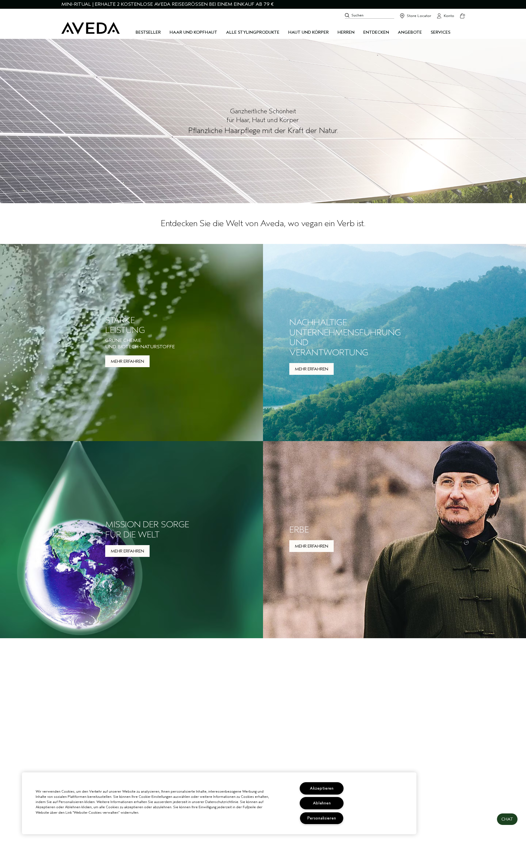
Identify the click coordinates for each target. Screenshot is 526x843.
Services (440, 32)
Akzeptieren (322, 788)
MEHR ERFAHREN (127, 361)
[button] (507, 819)
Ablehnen (322, 803)
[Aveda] (90, 28)
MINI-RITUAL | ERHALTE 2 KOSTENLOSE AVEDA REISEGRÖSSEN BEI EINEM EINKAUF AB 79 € (167, 4)
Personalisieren (321, 818)
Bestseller (148, 32)
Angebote (410, 32)
